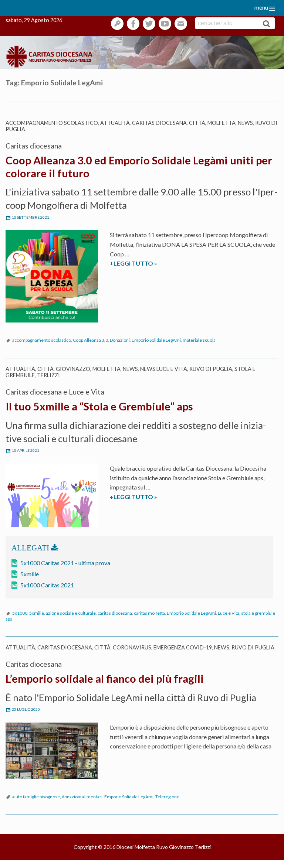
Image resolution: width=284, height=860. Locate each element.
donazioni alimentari (82, 796)
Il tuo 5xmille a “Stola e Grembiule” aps (99, 406)
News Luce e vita (163, 369)
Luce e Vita (228, 613)
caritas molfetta (149, 613)
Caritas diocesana (159, 123)
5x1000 (19, 613)
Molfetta (221, 123)
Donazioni (120, 340)
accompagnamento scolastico (52, 123)
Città (197, 123)
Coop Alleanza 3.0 (90, 340)
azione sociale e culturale (71, 613)
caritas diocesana (115, 613)
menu (261, 7)
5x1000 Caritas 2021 (47, 584)
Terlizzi (48, 375)
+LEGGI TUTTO (143, 263)
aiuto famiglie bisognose (36, 796)
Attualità (115, 123)
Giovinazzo (73, 369)
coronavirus (132, 647)
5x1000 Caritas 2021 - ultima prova (65, 562)
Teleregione (167, 796)
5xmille (29, 573)
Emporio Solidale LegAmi (156, 340)
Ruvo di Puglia (210, 369)
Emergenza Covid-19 (182, 647)
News (245, 123)
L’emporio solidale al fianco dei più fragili (105, 678)
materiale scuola (199, 340)
